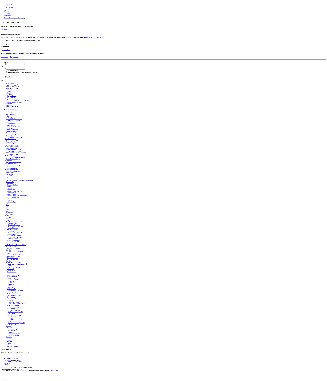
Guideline (7, 111)
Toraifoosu (11, 284)
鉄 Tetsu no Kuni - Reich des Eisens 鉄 (15, 251)
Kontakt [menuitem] (6, 364)
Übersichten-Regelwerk (12, 123)
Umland (9, 243)
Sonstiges (8, 179)
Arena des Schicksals (13, 197)
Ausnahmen (8, 160)
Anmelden (4, 57)
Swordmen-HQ (12, 281)
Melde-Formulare (10, 125)
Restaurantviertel (11, 272)
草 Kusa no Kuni (11, 294)
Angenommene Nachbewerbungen (15, 157)
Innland (7, 203)
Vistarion (9, 341)
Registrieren (14, 57)
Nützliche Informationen (10, 109)
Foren (5, 379)
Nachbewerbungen (10, 156)
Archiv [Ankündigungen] (13, 86)
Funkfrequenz (11, 189)
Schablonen (9, 117)
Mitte (7, 208)
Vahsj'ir (9, 343)
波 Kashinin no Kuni (12, 308)
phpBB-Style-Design (52, 370)
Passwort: (4, 67)
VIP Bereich (11, 200)
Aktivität (8, 108)
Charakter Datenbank (12, 129)
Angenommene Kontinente (14, 166)
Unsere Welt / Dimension (13, 120)
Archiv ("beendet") (13, 192)
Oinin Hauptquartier (13, 279)
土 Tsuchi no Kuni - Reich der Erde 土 (15, 245)
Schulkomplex (10, 182)
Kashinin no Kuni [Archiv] (15, 312)
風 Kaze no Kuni (11, 289)
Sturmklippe (9, 212)
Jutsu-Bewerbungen (12, 229)
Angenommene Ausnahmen (13, 162)
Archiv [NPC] (10, 136)
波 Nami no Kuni (14, 335)
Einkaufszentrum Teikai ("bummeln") (17, 195)
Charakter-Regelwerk (14, 225)
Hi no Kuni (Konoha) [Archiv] (16, 323)
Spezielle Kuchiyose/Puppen (14, 149)
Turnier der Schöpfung (12, 88)
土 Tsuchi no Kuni (11, 246)
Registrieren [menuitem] (7, 15)
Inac (8, 344)
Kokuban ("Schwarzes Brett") (15, 191)
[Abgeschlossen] (11, 96)
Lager (7, 177)
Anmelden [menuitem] (7, 13)
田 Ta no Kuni (11, 297)
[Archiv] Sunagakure (15, 292)
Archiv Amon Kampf (14, 310)
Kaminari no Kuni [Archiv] (15, 307)
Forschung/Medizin (12, 185)
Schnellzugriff (8, 4)
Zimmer (11, 282)
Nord (7, 205)
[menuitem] (7, 12)
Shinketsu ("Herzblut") (12, 194)
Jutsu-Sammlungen (11, 114)
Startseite (6, 358)
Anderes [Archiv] (12, 329)
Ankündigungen (9, 83)
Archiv (9, 93)
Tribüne (10, 198)
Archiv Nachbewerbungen (13, 159)
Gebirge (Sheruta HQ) (13, 241)
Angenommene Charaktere (13, 132)
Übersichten (8, 122)
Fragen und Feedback (11, 99)
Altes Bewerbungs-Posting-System (15, 222)
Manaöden (10, 340)
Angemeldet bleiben (12, 70)
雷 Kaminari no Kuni (13, 305)
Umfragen (9, 94)
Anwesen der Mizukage (13, 267)
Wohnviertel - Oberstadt (13, 255)
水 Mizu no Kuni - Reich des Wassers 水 (16, 264)
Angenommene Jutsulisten (15, 232)
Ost (7, 206)
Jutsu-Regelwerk (12, 231)
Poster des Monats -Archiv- (13, 126)
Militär (9, 186)
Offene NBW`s (10, 175)
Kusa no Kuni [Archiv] (14, 295)
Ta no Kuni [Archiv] (13, 299)
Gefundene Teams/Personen (13, 171)
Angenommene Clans (12, 140)
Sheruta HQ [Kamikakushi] (13, 240)
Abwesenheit (8, 105)
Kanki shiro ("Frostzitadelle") (17, 303)
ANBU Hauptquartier (15, 318)
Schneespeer (9, 214)
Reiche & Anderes (10, 285)
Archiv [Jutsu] (12, 234)
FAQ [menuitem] (5, 10)
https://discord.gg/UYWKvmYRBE (94, 37)
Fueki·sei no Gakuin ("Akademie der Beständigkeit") (19, 180)
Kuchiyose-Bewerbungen (12, 146)
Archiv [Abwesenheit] (12, 106)
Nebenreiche (9, 287)
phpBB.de (19, 369)
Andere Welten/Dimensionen (14, 119)
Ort (8, 116)
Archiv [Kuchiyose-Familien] (14, 151)
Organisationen (10, 113)
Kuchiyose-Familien (11, 148)
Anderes (8, 326)
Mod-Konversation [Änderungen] (15, 85)
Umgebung (9, 250)
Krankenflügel (12, 202)
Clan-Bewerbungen (10, 139)
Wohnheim (10, 183)
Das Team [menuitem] (10, 7)
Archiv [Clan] (10, 143)
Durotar (9, 338)
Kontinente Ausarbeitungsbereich (15, 165)
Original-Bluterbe (11, 142)
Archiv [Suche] (10, 172)
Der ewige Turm (10, 97)
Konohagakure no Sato (14, 315)
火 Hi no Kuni (11, 313)
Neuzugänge (6, 50)
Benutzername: (6, 62)
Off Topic (6, 215)
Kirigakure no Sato (12, 276)
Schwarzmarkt (11, 327)
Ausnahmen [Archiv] (12, 163)
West (7, 209)
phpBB (9, 367)
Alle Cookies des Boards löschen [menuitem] (13, 361)
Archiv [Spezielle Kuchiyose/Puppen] (16, 152)
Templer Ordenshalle (12, 258)
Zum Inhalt (4, 29)
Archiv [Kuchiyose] (13, 238)
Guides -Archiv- (10, 128)
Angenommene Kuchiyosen (15, 237)
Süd (7, 211)
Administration (11, 188)
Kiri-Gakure (9, 266)
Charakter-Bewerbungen (11, 131)
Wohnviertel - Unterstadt (13, 256)
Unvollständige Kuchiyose (13, 154)
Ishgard (8, 253)
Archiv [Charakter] (13, 228)
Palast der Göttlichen (12, 259)
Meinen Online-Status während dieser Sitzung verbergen (22, 72)
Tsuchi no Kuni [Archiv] (13, 248)
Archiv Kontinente (12, 168)
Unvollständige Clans (12, 145)
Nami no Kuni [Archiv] (14, 333)
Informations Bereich (10, 174)
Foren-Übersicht (13, 358)
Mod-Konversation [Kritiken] (14, 102)
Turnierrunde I (12, 91)
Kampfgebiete (11, 89)
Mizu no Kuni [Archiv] (12, 275)
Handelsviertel (11, 270)
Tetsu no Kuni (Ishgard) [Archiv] (15, 262)
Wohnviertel (10, 269)
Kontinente (9, 337)
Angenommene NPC (11, 134)
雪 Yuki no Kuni (11, 300)
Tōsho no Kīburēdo (12, 346)
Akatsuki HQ (11, 330)
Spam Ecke (8, 217)
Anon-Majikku (13, 324)
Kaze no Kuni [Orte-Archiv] (16, 290)
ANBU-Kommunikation (16, 320)
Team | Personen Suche (11, 169)
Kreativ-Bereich (9, 218)
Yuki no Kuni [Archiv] (14, 302)
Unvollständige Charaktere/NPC (15, 137)
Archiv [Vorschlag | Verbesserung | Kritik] (17, 100)
